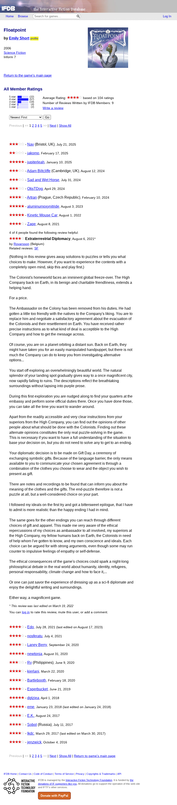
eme (30, 707)
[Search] (78, 16)
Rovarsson (21, 244)
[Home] (88, 6)
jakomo (33, 153)
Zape (31, 224)
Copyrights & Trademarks (100, 773)
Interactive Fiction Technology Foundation (89, 780)
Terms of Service (64, 773)
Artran (32, 197)
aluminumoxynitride (43, 206)
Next (53, 125)
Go (47, 117)
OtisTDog (35, 189)
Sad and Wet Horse (43, 180)
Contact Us (25, 773)
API (119, 773)
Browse (23, 16)
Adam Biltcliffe (38, 171)
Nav (30, 144)
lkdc (30, 733)
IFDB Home (10, 773)
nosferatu (34, 636)
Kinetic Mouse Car (42, 215)
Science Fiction (15, 52)
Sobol (32, 725)
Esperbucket (37, 689)
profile (34, 38)
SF (36, 248)
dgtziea (33, 698)
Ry (29, 662)
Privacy (80, 773)
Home (10, 16)
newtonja (34, 654)
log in (26, 612)
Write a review (53, 108)
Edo (30, 627)
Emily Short (19, 38)
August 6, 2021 (83, 239)
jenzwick (34, 742)
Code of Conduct (43, 773)
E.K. (30, 716)
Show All (65, 125)
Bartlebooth (36, 680)
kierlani (33, 671)
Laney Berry (37, 645)
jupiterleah (35, 162)
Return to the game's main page (28, 75)
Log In (167, 16)
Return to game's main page (94, 756)
